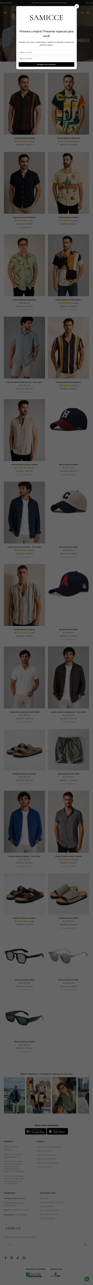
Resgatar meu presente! (46, 64)
